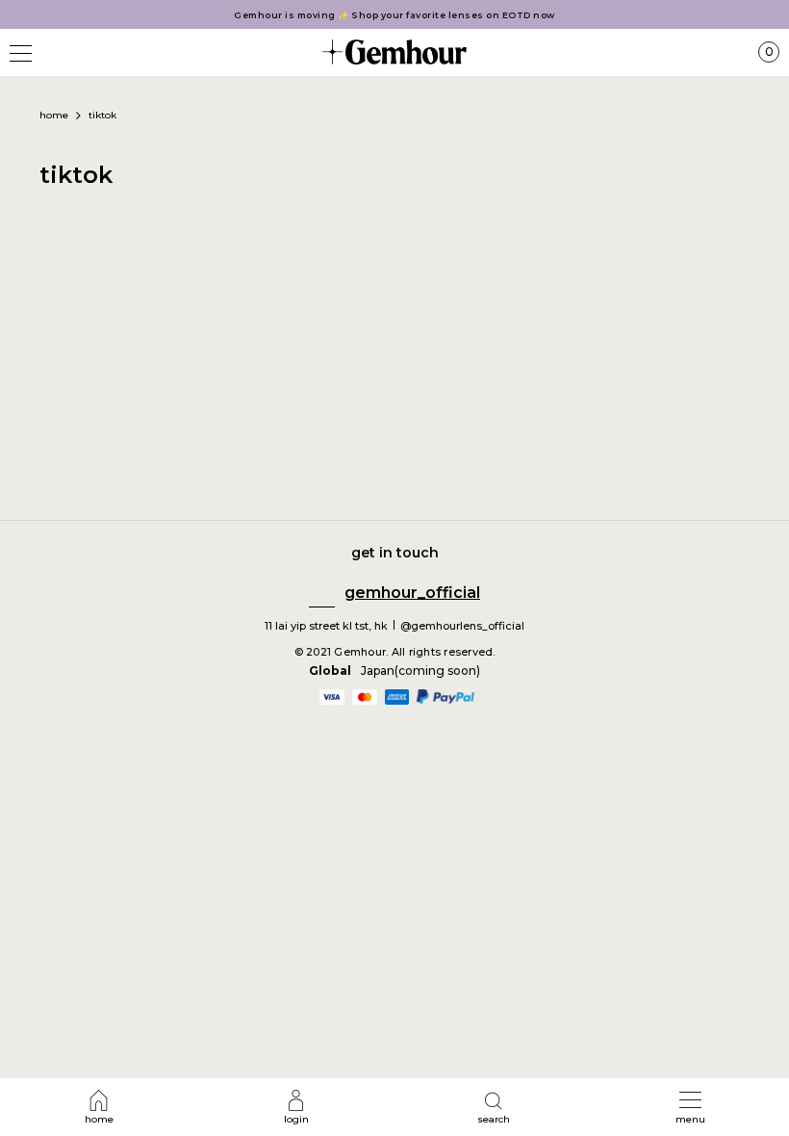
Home (53, 115)
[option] (394, 15)
